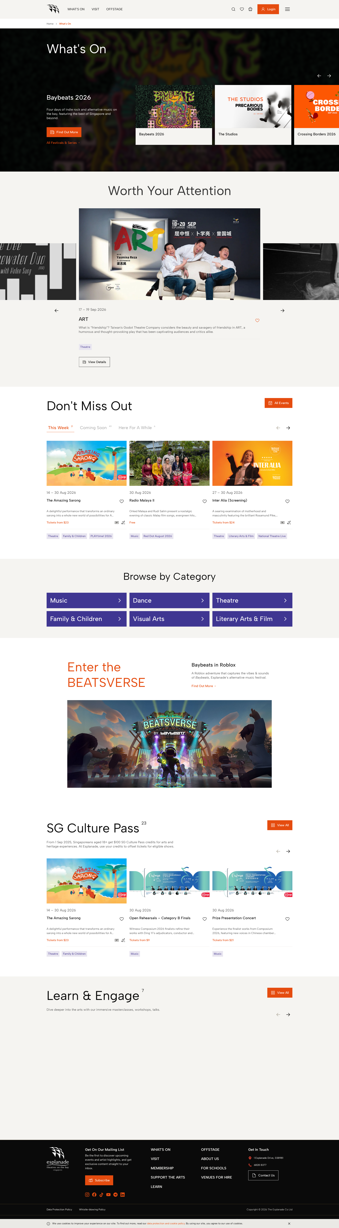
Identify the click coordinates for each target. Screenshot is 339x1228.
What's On (76, 9)
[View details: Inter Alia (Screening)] (252, 490)
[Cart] (250, 9)
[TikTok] (101, 1195)
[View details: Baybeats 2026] (174, 115)
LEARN (156, 1187)
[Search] (233, 9)
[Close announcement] (289, 1223)
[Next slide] (282, 310)
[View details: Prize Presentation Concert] (252, 907)
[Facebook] (94, 1194)
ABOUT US (210, 1159)
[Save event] (121, 501)
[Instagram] (87, 1194)
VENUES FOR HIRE (216, 1177)
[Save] (241, 9)
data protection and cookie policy (166, 1223)
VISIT (155, 1159)
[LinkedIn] (122, 1194)
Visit (95, 9)
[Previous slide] (56, 310)
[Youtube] (108, 1194)
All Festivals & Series (62, 143)
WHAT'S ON (160, 1149)
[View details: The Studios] (253, 115)
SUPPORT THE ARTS (168, 1177)
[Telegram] (115, 1194)
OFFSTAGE (210, 1149)
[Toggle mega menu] (287, 9)
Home (50, 23)
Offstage (114, 9)
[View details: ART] (169, 291)
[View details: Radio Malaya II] (169, 490)
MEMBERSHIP (162, 1168)
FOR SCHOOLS (213, 1168)
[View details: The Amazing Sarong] (87, 490)
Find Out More (202, 686)
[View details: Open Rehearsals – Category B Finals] (169, 907)
